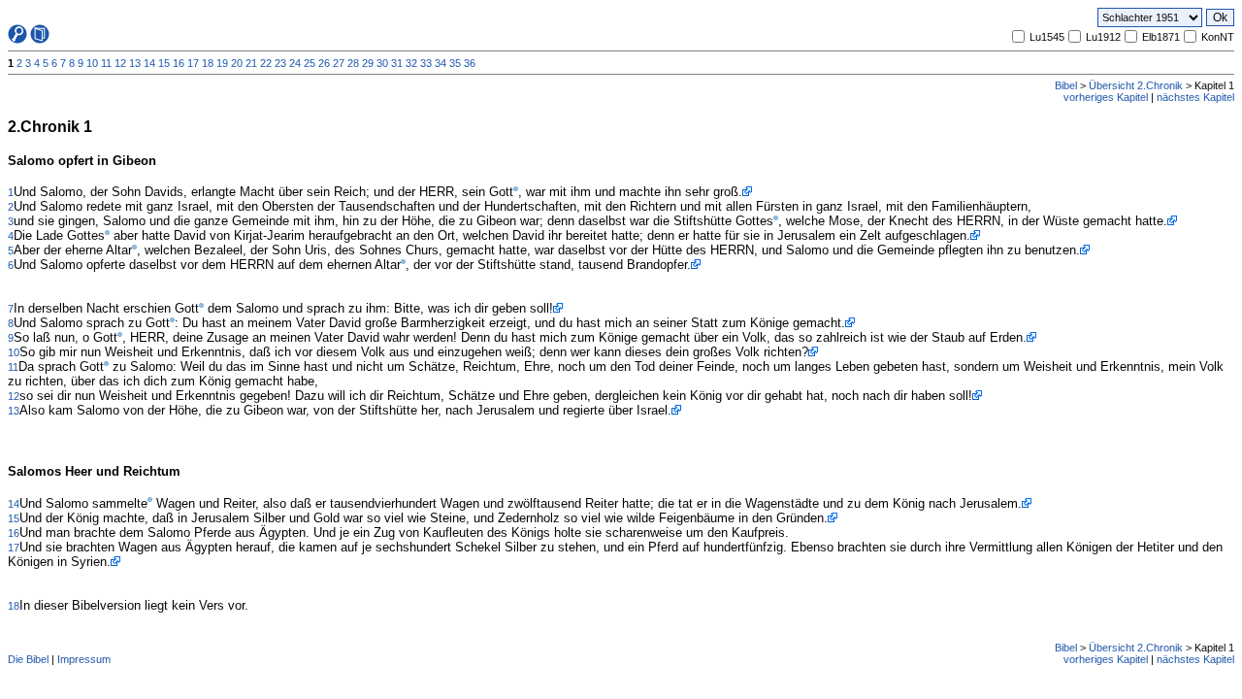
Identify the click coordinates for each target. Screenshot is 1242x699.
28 (353, 63)
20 (237, 63)
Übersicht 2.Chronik (1136, 85)
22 (266, 63)
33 (426, 63)
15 (164, 63)
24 (295, 63)
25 (309, 63)
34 (440, 63)
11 (106, 63)
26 (324, 63)
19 (222, 63)
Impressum (84, 659)
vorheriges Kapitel (1105, 97)
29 (368, 63)
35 (455, 63)
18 (207, 63)
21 (251, 63)
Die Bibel (28, 659)
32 (411, 63)
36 (469, 63)
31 (397, 63)
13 (135, 63)
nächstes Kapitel (1195, 97)
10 (92, 63)
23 (280, 63)
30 (382, 63)
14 (149, 63)
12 (120, 63)
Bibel (1066, 85)
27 (338, 63)
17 (193, 63)
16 (178, 63)
